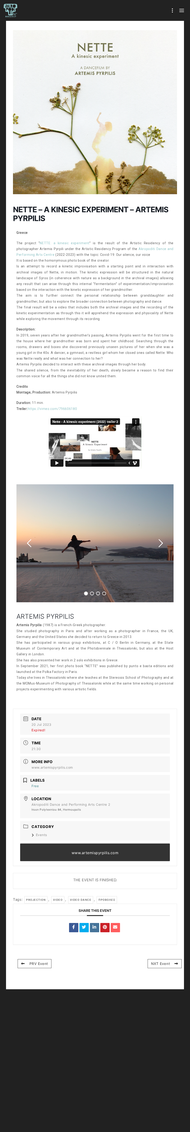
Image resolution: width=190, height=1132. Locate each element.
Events (41, 835)
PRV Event (38, 963)
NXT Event (160, 963)
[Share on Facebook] (73, 927)
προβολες (106, 899)
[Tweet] (84, 927)
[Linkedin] (94, 927)
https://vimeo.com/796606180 (52, 409)
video (58, 899)
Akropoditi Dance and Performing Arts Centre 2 (71, 804)
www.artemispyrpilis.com (52, 767)
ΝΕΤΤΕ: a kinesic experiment (64, 243)
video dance (81, 899)
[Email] (115, 927)
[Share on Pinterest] (105, 927)
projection (36, 899)
